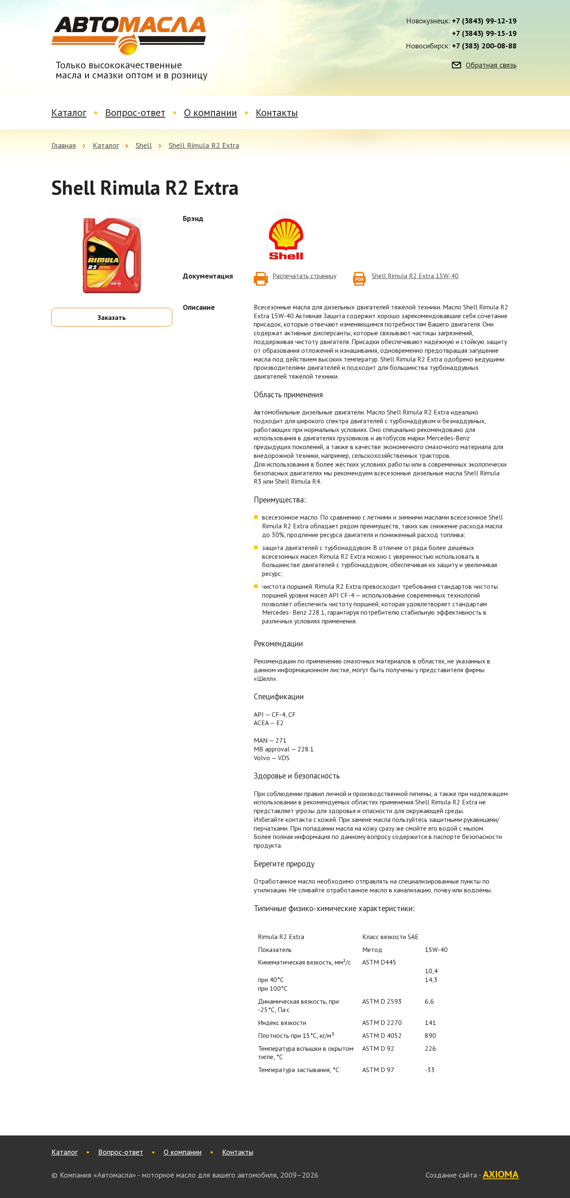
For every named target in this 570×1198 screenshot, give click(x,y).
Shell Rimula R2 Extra (204, 145)
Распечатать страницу (304, 275)
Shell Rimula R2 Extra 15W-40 (415, 275)
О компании (210, 112)
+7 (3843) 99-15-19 (484, 33)
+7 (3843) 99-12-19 (484, 21)
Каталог (68, 112)
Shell (144, 145)
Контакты (277, 112)
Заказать (112, 317)
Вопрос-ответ (135, 112)
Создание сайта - (472, 1174)
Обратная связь (491, 65)
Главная (63, 145)
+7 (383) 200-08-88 (484, 46)
